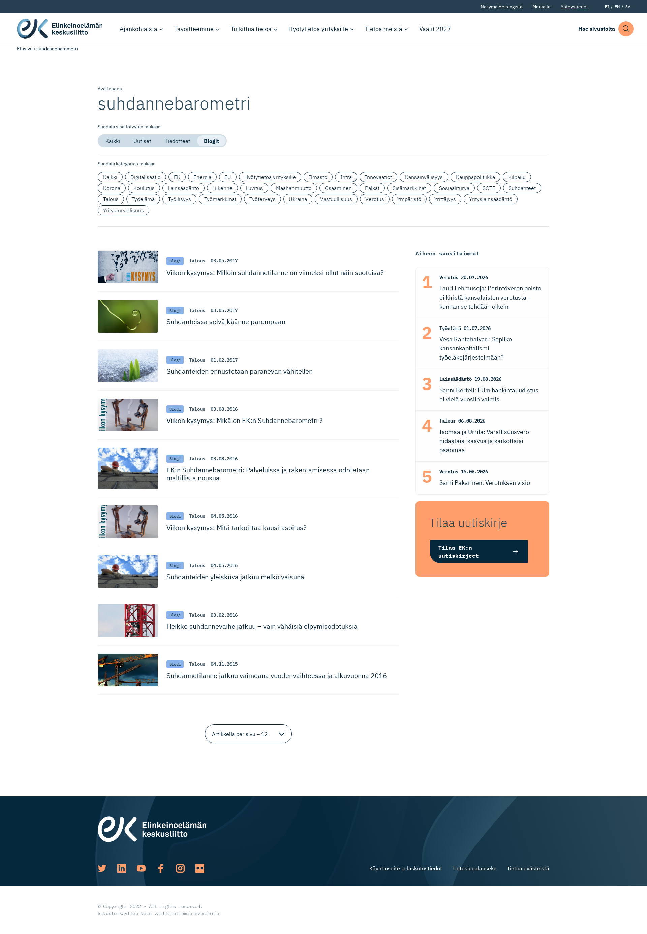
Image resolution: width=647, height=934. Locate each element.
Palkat (372, 188)
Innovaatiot (378, 177)
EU (227, 177)
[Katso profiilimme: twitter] (102, 868)
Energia (202, 177)
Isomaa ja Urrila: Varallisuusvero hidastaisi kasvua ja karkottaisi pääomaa (484, 441)
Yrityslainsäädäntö (490, 199)
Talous (111, 199)
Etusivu (25, 48)
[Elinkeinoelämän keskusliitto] (152, 829)
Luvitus (254, 188)
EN (617, 6)
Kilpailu (517, 177)
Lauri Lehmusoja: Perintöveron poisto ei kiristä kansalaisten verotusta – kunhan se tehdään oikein (490, 297)
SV (627, 6)
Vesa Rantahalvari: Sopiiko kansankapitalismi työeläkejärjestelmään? (475, 348)
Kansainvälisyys (424, 177)
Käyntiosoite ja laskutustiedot (405, 868)
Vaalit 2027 (435, 29)
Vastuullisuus (336, 199)
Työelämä (143, 199)
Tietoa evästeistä (528, 868)
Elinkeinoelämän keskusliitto (60, 29)
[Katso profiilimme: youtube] (141, 868)
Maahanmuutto (294, 188)
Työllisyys (179, 199)
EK (177, 177)
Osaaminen (338, 188)
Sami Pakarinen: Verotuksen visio (484, 483)
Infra (346, 177)
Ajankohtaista (138, 29)
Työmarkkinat (220, 199)
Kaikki (112, 140)
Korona (111, 188)
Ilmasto (318, 177)
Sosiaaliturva (454, 188)
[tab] (113, 140)
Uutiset (142, 140)
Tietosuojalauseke (474, 868)
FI (607, 6)
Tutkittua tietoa (251, 29)
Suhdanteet (522, 188)
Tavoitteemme (194, 29)
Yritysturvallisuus (123, 210)
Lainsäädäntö (183, 188)
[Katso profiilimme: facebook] (160, 868)
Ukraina (298, 199)
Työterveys (262, 199)
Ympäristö (409, 199)
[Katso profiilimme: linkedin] (121, 868)
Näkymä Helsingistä (501, 7)
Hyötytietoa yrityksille (318, 29)
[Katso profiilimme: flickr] (200, 868)
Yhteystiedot (574, 7)
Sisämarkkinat (409, 188)
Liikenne (222, 188)
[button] (626, 28)
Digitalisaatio (145, 177)
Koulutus (144, 188)
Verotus (374, 199)
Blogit (211, 140)
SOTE (489, 188)
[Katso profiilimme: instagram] (180, 868)
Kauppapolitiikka (475, 177)
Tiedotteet (177, 140)
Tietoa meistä (383, 29)
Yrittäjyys (445, 199)
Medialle (541, 7)
